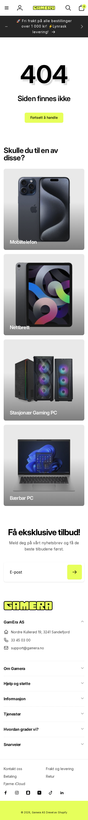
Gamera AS (38, 812)
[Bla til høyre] (82, 26)
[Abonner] (74, 572)
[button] (6, 7)
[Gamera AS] (28, 608)
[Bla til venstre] (6, 26)
